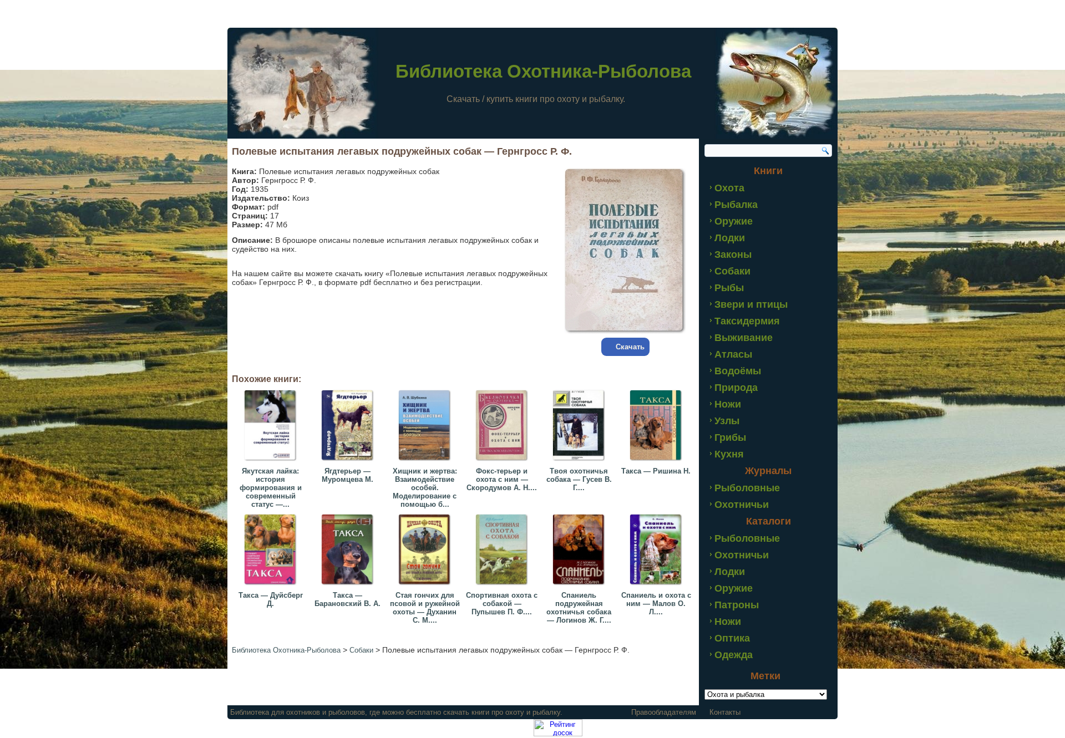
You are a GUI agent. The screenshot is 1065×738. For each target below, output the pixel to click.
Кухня (729, 454)
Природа (736, 387)
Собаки (732, 271)
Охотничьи (741, 504)
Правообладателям (663, 712)
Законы (733, 254)
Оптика (732, 638)
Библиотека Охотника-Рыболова (543, 71)
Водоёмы (737, 370)
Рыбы (729, 287)
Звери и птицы (751, 304)
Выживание (743, 337)
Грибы (730, 437)
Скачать (630, 347)
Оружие (733, 221)
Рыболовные (747, 487)
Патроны (736, 604)
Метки (765, 675)
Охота (729, 188)
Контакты (725, 712)
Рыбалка (736, 204)
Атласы (733, 354)
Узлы (726, 420)
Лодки (729, 237)
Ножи (727, 404)
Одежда (733, 654)
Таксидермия (747, 321)
